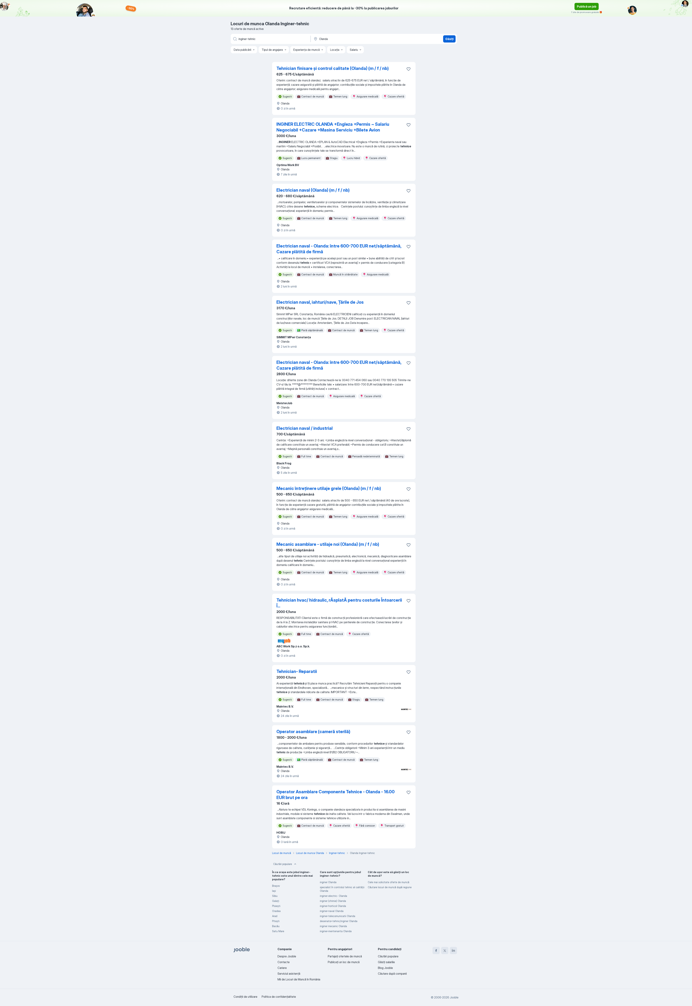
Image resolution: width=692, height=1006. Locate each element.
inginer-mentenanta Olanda (336, 931)
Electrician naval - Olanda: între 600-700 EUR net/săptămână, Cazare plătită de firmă (338, 248)
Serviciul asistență (289, 973)
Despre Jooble (287, 956)
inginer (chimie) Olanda (333, 900)
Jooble (454, 997)
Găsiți (449, 39)
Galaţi (275, 900)
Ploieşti (276, 905)
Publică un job (586, 6)
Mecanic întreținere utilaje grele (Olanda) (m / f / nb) (328, 488)
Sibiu (275, 895)
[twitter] (444, 950)
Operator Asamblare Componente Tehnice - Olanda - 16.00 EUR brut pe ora (335, 794)
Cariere (282, 968)
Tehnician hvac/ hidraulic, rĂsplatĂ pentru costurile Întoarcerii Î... (339, 602)
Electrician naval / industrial (304, 428)
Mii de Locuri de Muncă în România (299, 979)
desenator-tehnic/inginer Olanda (338, 921)
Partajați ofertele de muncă (345, 956)
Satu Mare (278, 931)
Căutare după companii (392, 973)
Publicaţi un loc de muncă (344, 962)
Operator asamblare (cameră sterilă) (313, 731)
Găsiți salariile (386, 962)
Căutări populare (282, 864)
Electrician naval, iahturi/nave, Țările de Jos (320, 302)
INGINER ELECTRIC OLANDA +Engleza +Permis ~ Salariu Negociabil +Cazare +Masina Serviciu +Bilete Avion (332, 127)
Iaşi (274, 890)
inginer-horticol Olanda (333, 905)
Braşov (276, 885)
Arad (274, 916)
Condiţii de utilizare (245, 996)
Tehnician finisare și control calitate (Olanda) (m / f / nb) (332, 68)
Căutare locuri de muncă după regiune (390, 887)
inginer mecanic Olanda (333, 926)
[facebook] (436, 950)
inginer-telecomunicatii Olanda (337, 916)
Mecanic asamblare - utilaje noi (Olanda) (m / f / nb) (327, 544)
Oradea (276, 911)
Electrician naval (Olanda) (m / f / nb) (313, 190)
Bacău (276, 926)
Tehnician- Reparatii (296, 671)
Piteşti (276, 921)
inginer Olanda (328, 882)
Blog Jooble (385, 968)
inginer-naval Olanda (331, 911)
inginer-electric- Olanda (333, 895)
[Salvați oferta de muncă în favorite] (408, 69)
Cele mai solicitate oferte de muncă (388, 882)
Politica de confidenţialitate (279, 996)
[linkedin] (453, 950)
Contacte (284, 962)
